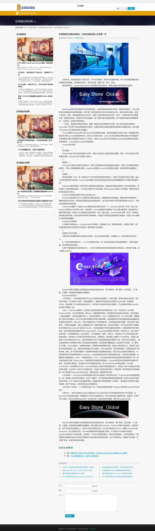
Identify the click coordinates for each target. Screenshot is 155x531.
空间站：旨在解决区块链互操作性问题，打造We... (79, 467)
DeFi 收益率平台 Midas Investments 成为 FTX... (78, 476)
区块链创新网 (25, 7)
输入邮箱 (94, 491)
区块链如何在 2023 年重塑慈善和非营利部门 (116, 470)
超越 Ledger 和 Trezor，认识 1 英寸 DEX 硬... (78, 470)
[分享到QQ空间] (62, 447)
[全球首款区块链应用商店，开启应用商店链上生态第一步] (35, 138)
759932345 (92, 529)
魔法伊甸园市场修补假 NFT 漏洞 (73, 473)
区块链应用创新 (32, 27)
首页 (25, 27)
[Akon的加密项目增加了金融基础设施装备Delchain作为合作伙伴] (35, 189)
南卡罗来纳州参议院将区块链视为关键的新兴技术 (35, 201)
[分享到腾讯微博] (67, 447)
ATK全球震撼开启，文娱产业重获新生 (31, 150)
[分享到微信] (72, 447)
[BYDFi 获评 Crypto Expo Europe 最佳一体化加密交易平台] (35, 61)
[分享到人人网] (69, 447)
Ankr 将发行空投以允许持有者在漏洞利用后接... (117, 476)
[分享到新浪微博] (64, 447)
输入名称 (94, 486)
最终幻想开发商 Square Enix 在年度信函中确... (117, 473)
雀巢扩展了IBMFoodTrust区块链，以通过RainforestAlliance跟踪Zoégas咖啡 (98, 453)
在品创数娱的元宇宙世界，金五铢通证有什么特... (118, 467)
